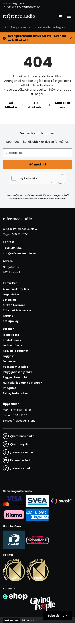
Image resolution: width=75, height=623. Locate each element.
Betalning (9, 300)
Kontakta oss (62, 105)
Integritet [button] (9, 388)
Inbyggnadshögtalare (18, 372)
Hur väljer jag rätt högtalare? (22, 383)
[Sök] (6, 27)
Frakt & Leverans (14, 305)
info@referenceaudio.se (19, 253)
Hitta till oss (11, 335)
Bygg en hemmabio (16, 377)
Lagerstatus (11, 294)
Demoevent (11, 361)
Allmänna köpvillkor (16, 289)
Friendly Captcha (58, 183)
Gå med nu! (37, 164)
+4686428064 (12, 248)
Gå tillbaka (11, 105)
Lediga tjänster (13, 345)
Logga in (8, 356)
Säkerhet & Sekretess (17, 310)
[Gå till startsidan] (19, 16)
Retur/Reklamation (16, 393)
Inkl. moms (11, 620)
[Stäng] (70, 38)
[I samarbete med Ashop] (15, 603)
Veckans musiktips (15, 367)
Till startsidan (35, 105)
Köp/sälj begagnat (15, 351)
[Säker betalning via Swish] (61, 501)
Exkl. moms (28, 620)
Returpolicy (10, 321)
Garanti (8, 316)
